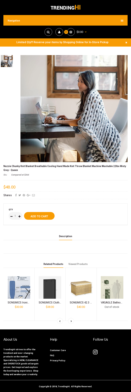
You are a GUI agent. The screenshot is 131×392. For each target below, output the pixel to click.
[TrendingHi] (65, 9)
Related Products (53, 264)
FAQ (52, 355)
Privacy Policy (57, 360)
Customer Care (58, 350)
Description (65, 236)
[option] (74, 109)
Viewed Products (78, 264)
